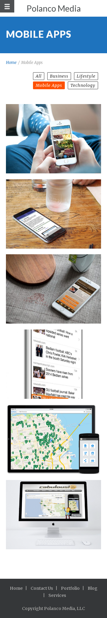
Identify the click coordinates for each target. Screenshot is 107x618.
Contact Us (42, 588)
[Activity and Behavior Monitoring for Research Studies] (53, 214)
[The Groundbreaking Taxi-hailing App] (53, 514)
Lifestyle (86, 76)
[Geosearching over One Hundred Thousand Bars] (53, 439)
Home (11, 62)
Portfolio (70, 588)
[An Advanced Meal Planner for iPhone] (53, 289)
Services (57, 595)
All (39, 76)
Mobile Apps (49, 85)
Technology (82, 85)
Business (59, 76)
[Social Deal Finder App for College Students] (53, 138)
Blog (92, 588)
